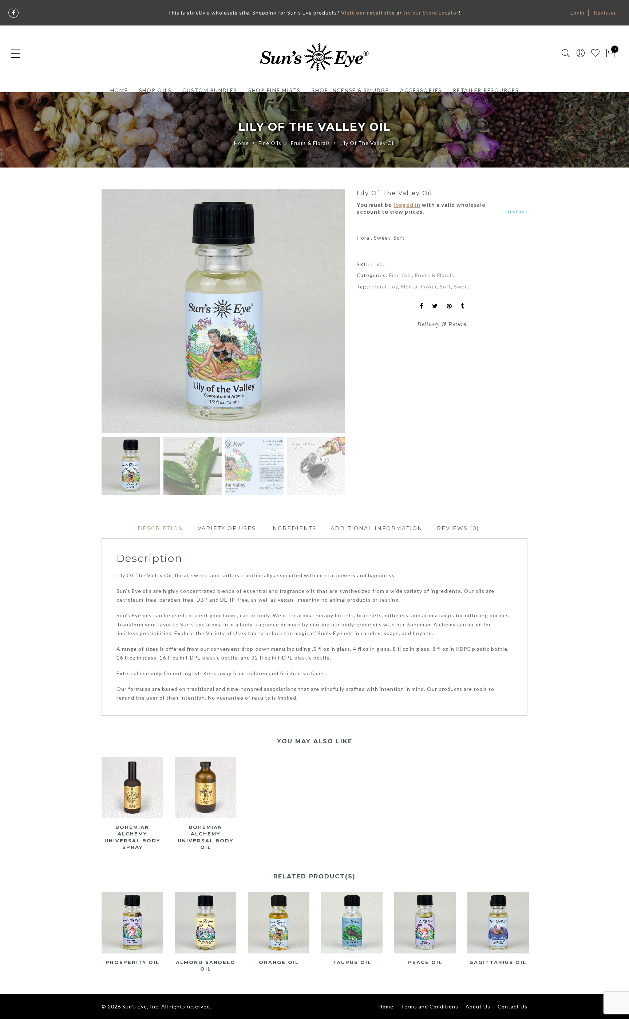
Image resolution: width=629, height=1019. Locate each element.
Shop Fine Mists (274, 90)
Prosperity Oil (132, 962)
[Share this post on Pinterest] (449, 306)
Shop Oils (155, 90)
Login (577, 12)
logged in (406, 204)
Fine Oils (269, 143)
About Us (478, 1006)
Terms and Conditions (429, 1006)
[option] (223, 311)
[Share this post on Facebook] (421, 306)
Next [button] (323, 312)
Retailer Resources (486, 90)
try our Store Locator (431, 12)
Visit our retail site (368, 12)
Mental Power (419, 286)
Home (119, 90)
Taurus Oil (351, 962)
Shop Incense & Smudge (350, 90)
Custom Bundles (209, 90)
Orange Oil (279, 962)
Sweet (462, 286)
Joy (393, 286)
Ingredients (293, 528)
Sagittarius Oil (498, 962)
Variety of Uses (227, 528)
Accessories (421, 90)
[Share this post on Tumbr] (462, 306)
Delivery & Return (442, 324)
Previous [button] (119, 312)
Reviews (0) (458, 528)
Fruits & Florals (310, 143)
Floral (379, 286)
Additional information (377, 528)
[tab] (160, 528)
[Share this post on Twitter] (435, 306)
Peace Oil (425, 962)
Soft (445, 286)
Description (160, 528)
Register (605, 12)
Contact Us (512, 1006)
